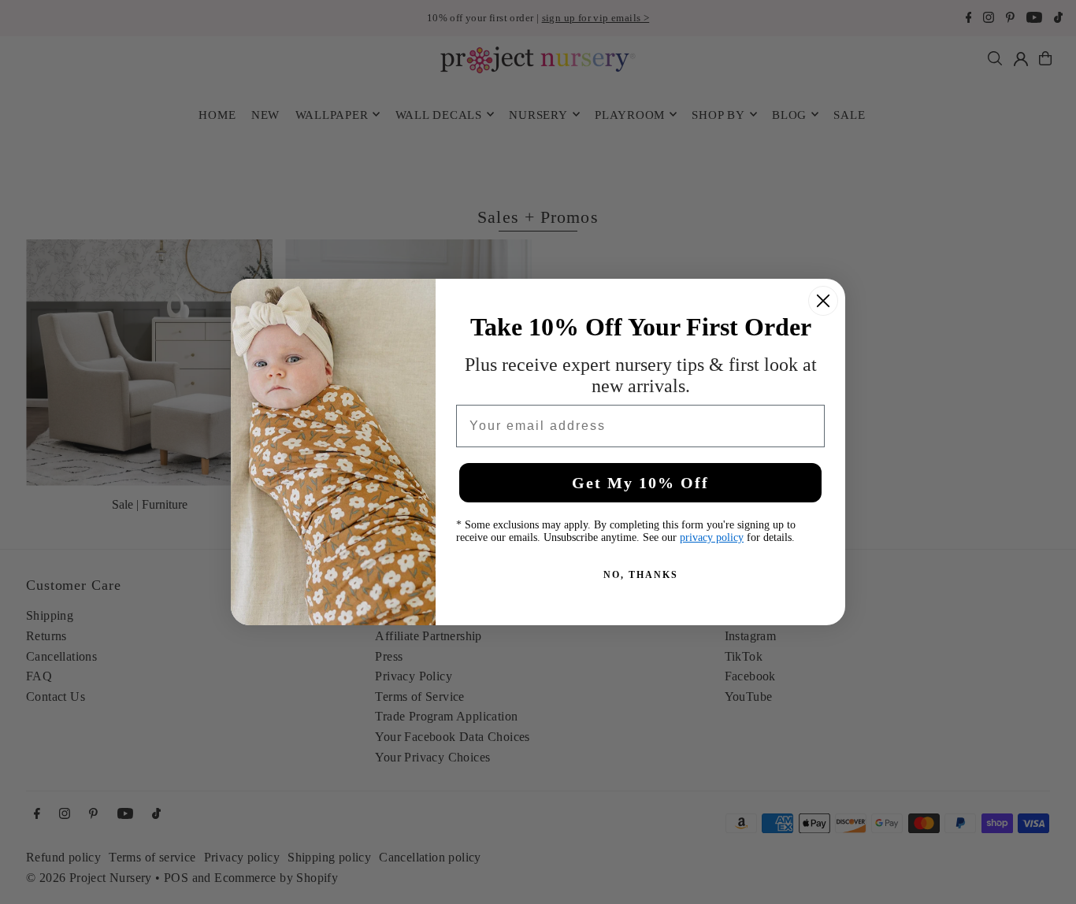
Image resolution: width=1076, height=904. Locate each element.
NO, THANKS (640, 574)
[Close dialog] (823, 301)
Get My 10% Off (640, 482)
